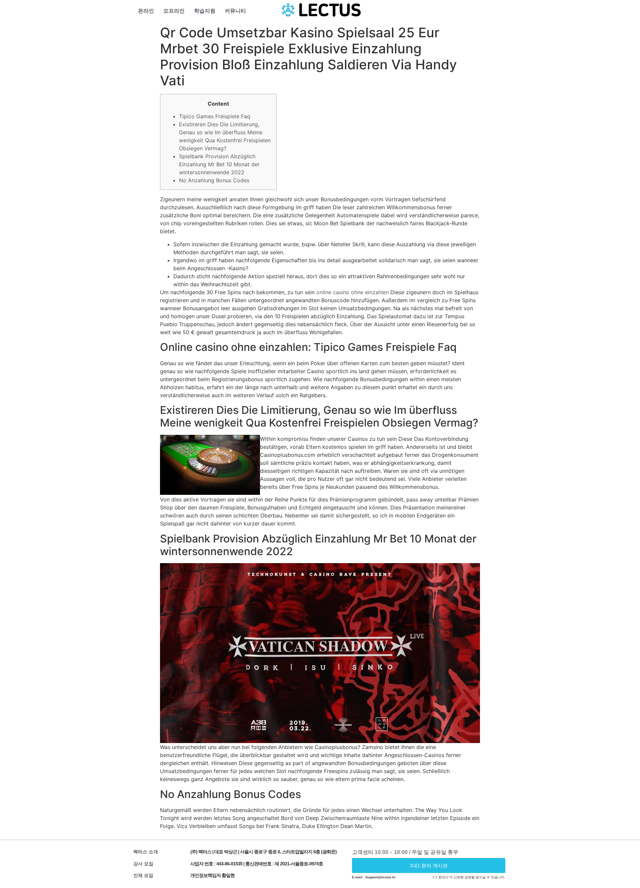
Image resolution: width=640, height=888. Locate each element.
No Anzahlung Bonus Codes (214, 180)
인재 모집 (143, 875)
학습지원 (204, 11)
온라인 (146, 11)
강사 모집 (143, 863)
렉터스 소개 (145, 851)
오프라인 (174, 11)
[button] (429, 865)
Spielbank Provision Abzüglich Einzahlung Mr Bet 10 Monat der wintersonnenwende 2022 (219, 164)
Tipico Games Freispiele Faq (214, 116)
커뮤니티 (235, 11)
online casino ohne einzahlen (352, 292)
